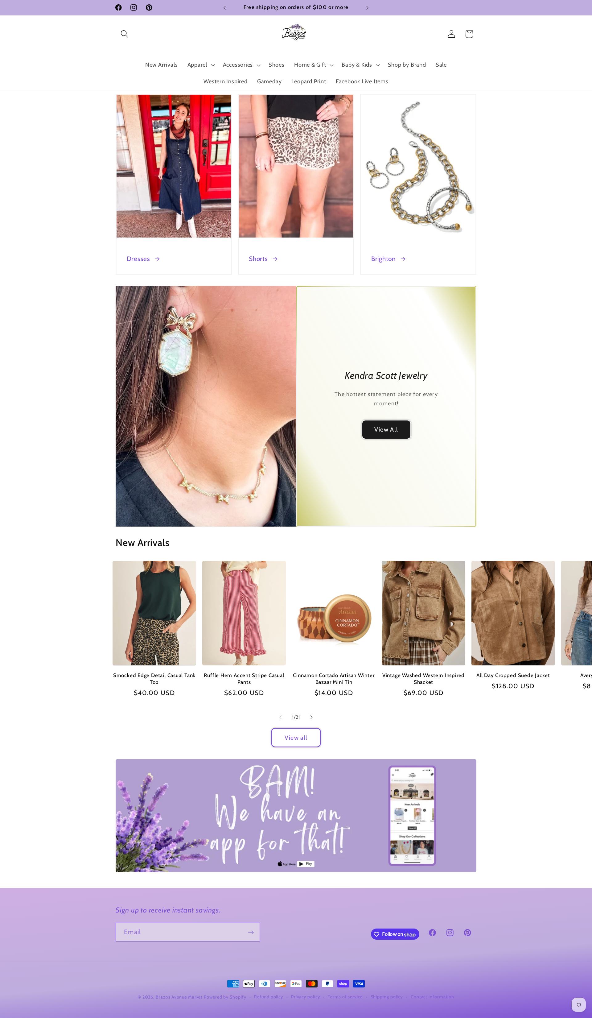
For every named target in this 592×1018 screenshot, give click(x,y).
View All (386, 429)
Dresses (138, 259)
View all (296, 737)
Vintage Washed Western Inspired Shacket (423, 678)
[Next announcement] (367, 7)
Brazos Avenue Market (180, 997)
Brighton (383, 259)
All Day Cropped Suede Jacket (513, 675)
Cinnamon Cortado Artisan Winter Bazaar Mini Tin (333, 678)
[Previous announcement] (225, 7)
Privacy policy (305, 996)
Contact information (432, 996)
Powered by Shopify (225, 997)
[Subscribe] (251, 932)
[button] (124, 34)
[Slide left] (280, 717)
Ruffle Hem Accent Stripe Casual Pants (244, 678)
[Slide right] (312, 717)
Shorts (258, 259)
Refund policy (268, 996)
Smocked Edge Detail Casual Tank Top (154, 678)
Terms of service (345, 996)
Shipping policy (387, 996)
